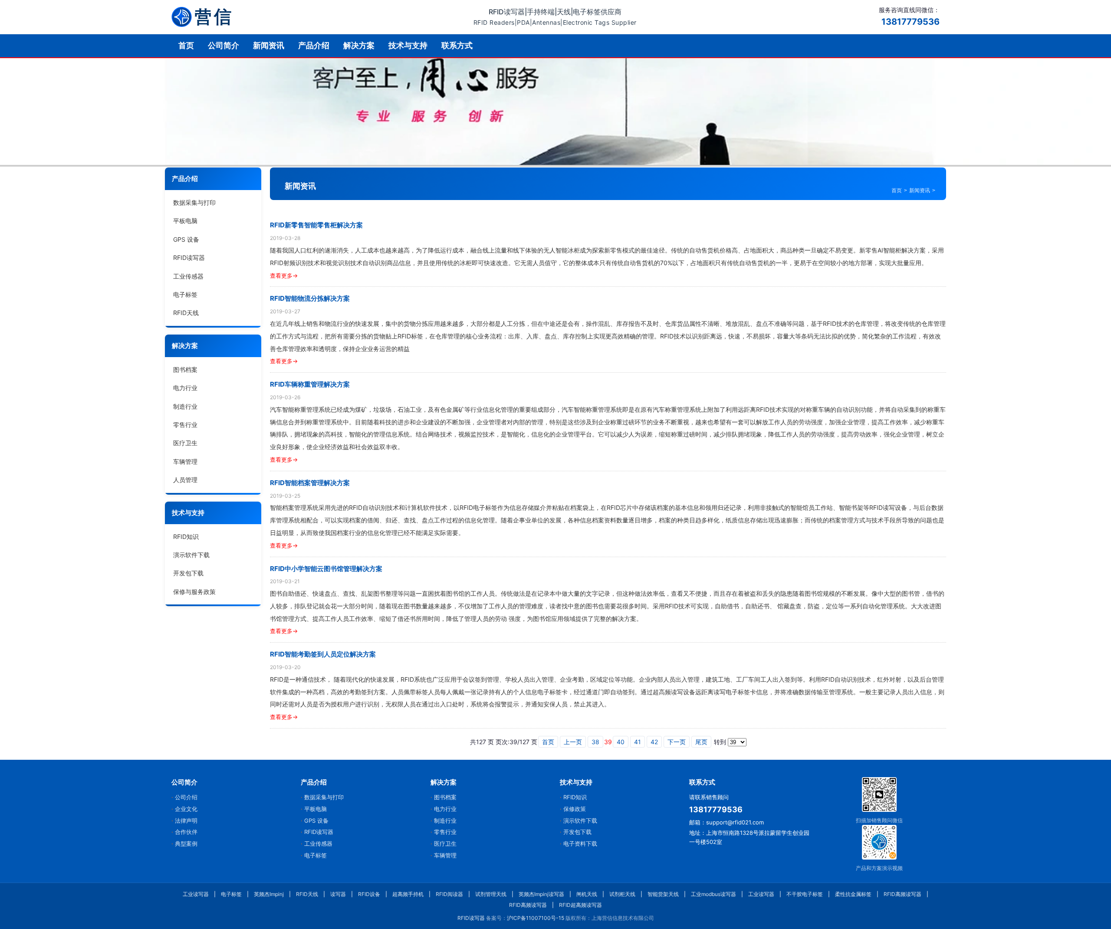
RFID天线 (186, 313)
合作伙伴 (186, 831)
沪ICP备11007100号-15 (535, 918)
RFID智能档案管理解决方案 (310, 483)
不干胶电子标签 (804, 894)
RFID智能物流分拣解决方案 (310, 298)
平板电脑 (185, 221)
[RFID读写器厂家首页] (201, 17)
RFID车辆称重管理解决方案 (310, 384)
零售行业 (185, 424)
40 (621, 741)
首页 (186, 45)
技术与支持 (407, 45)
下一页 (676, 741)
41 (637, 741)
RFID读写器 (189, 257)
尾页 (701, 741)
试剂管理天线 (490, 894)
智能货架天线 (663, 894)
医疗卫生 (185, 442)
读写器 (338, 894)
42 (654, 741)
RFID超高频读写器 (580, 905)
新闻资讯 (268, 45)
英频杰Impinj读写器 (541, 894)
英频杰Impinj (269, 894)
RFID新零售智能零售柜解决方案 (316, 225)
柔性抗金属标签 (853, 894)
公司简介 (223, 45)
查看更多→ (284, 275)
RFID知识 (186, 536)
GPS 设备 (186, 239)
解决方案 (359, 45)
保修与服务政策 (194, 591)
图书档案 (185, 369)
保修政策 (574, 808)
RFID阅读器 (449, 894)
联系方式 (457, 45)
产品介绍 (313, 45)
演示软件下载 (191, 554)
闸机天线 (586, 894)
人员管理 (185, 479)
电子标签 (185, 294)
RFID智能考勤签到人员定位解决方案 (323, 654)
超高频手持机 (408, 894)
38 (595, 741)
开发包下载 (188, 573)
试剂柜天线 (622, 894)
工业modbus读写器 (713, 894)
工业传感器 (188, 276)
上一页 (573, 741)
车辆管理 (185, 461)
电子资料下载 (580, 843)
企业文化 (186, 808)
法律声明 (186, 820)
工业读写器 (196, 894)
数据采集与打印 (194, 202)
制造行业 (185, 406)
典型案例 (186, 843)
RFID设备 (369, 894)
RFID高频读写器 (902, 894)
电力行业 (185, 387)
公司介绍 (186, 797)
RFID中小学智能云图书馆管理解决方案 (326, 569)
